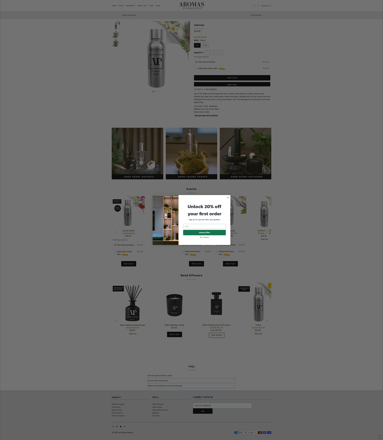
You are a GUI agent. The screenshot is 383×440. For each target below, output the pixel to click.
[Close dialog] (228, 197)
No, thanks (204, 237)
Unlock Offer (204, 232)
